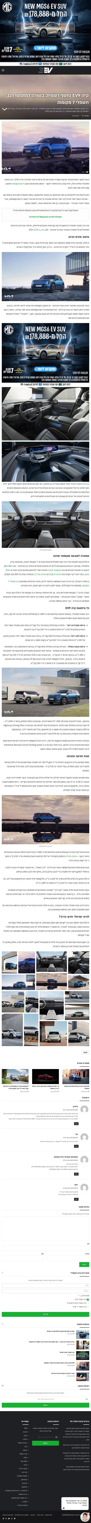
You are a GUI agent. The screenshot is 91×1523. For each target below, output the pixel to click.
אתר (42, 1254)
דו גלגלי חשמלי (22, 1443)
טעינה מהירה (71, 856)
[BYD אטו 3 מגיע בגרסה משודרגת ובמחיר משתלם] (75, 1076)
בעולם (25, 1439)
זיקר (25, 1446)
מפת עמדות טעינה (7, 1515)
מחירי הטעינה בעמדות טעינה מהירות (62, 1373)
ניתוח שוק (24, 1479)
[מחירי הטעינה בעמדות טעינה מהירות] (82, 1376)
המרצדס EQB (55, 574)
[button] (45, 413)
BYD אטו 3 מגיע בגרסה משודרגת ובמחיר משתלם (59, 1363)
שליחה (45, 1314)
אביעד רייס (85, 116)
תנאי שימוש (48, 1515)
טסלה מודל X (40, 574)
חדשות (77, 78)
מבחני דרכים (23, 1468)
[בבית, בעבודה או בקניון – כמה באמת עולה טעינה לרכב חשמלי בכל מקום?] (82, 1345)
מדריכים (24, 1472)
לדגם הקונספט (18, 183)
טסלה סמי (24, 1461)
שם (88, 1244)
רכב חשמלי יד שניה (80, 1307)
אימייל (87, 1254)
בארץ (25, 1435)
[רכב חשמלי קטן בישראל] (82, 1355)
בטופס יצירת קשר (71, 1456)
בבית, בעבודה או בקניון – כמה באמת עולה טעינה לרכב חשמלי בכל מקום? (51, 1342)
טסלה (25, 1457)
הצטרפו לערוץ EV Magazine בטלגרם (45, 216)
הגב (76, 1124)
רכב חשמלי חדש (81, 1299)
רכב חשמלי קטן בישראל (67, 1352)
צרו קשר (32, 1515)
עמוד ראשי (84, 78)
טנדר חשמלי (23, 1454)
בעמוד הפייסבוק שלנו (83, 1459)
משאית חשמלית (22, 1476)
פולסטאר (24, 1487)
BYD (26, 1428)
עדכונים (24, 1483)
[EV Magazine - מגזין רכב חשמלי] (45, 70)
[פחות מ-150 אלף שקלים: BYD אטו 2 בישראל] (82, 1334)
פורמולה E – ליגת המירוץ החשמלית (16, 1491)
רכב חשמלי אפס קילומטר (19, 1498)
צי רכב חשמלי (22, 1494)
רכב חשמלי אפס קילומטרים (77, 1303)
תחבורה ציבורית (22, 1505)
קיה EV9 (85, 483)
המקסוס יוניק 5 (54, 570)
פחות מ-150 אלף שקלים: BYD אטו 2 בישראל (60, 1331)
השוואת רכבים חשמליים (22, 1515)
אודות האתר (40, 1515)
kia (85, 1052)
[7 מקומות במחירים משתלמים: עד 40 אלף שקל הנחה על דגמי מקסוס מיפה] (15, 1076)
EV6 (36, 229)
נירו (42, 229)
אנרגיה (25, 1432)
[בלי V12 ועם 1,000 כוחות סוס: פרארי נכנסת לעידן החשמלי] (45, 1076)
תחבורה (24, 1502)
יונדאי (25, 1465)
